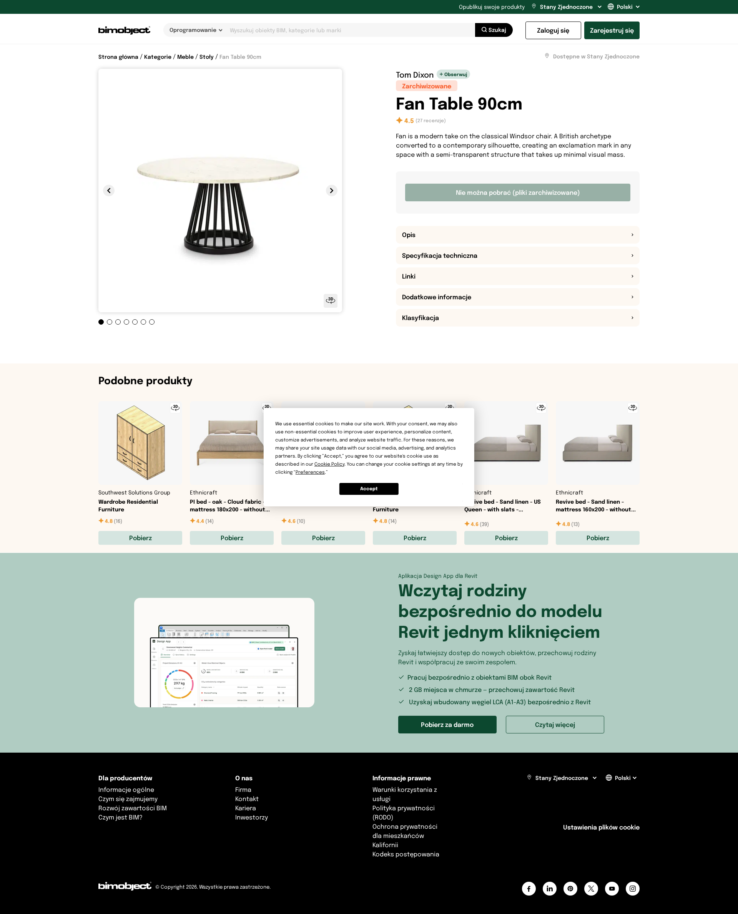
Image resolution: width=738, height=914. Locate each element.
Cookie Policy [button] (329, 463)
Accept (369, 488)
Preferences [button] (310, 471)
